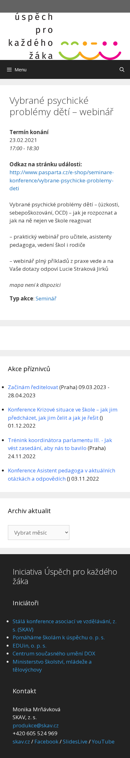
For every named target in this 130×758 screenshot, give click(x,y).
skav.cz (21, 741)
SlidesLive (75, 741)
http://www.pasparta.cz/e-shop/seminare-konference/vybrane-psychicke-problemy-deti (61, 180)
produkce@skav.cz (36, 725)
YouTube (103, 741)
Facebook (46, 741)
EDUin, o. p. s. (29, 645)
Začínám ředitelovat (33, 387)
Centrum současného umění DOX (54, 653)
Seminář (46, 298)
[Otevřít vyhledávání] (122, 69)
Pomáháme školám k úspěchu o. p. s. (59, 637)
